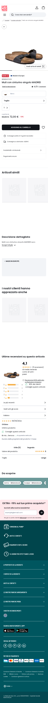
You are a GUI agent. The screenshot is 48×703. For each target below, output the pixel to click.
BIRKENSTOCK (7, 79)
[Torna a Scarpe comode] (4, 26)
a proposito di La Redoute (13, 565)
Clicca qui (23, 518)
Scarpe (7, 20)
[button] (43, 8)
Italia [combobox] (8, 686)
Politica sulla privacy (28, 674)
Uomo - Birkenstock (12, 483)
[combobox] (24, 403)
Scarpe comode (16, 20)
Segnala (30, 447)
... (2, 20)
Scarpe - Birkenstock (32, 483)
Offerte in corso (13, 674)
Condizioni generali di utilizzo (20, 676)
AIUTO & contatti (9, 583)
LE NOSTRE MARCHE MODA (12, 601)
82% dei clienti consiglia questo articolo (35, 385)
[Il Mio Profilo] (37, 8)
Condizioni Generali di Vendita (12, 672)
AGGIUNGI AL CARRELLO (21, 127)
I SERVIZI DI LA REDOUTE (11, 574)
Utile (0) (17, 447)
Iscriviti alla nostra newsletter (17, 508)
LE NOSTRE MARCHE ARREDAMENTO (15, 592)
